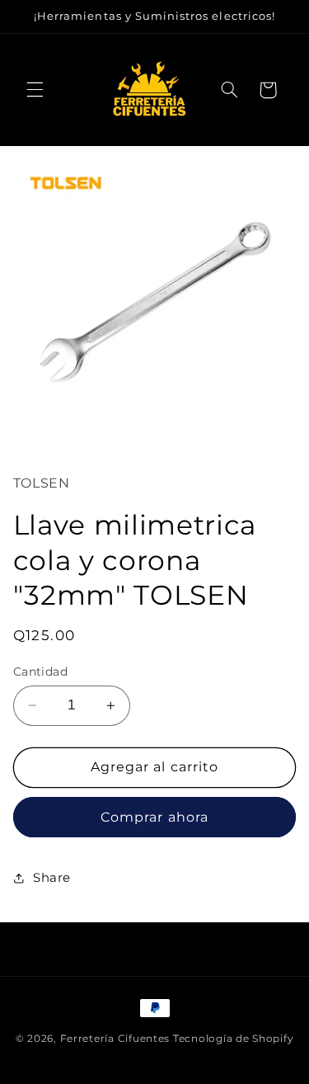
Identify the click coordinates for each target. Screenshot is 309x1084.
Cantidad (40, 671)
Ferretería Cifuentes (115, 1038)
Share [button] (52, 877)
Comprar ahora (154, 817)
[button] (35, 90)
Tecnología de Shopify (233, 1038)
